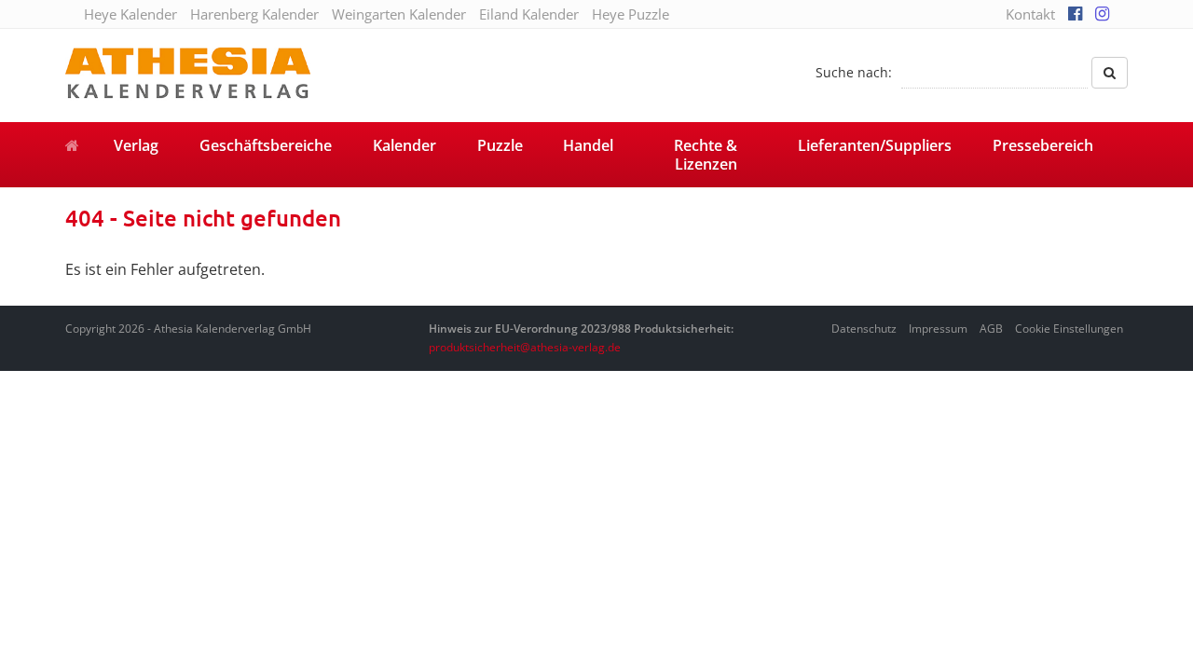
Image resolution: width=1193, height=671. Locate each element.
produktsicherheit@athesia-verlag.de (525, 347)
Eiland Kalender (529, 14)
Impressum (938, 328)
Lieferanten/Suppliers (875, 145)
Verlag (136, 145)
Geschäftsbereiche (265, 145)
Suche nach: (854, 72)
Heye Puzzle (630, 14)
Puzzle (500, 145)
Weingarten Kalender (399, 14)
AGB (991, 328)
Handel (588, 145)
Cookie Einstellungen (1069, 328)
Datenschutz (864, 328)
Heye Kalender (130, 14)
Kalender (404, 145)
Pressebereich (1043, 145)
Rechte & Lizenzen (705, 154)
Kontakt (1030, 14)
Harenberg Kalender (254, 14)
